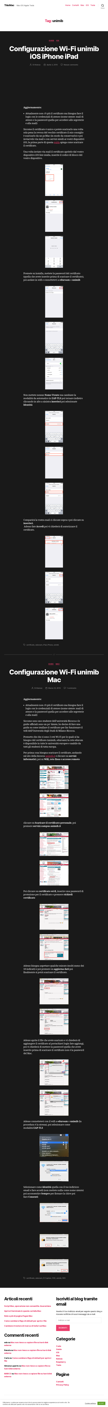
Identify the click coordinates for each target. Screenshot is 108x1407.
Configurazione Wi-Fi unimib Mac (54, 676)
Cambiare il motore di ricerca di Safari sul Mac (25, 1326)
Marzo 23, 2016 (54, 688)
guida (57, 142)
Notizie (59, 1359)
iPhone (50, 645)
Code (58, 1346)
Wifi (63, 1278)
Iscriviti (63, 1328)
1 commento (71, 688)
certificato (30, 645)
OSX (53, 1278)
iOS (87, 5)
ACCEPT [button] (101, 1403)
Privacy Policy (62, 1385)
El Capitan (47, 1278)
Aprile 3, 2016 (52, 65)
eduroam (38, 645)
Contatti (75, 5)
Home (67, 5)
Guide (51, 41)
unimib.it (50, 756)
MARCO (7, 1374)
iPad (45, 645)
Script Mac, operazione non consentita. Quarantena (27, 1306)
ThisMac (9, 5)
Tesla (92, 5)
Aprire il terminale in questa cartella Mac (22, 1311)
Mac (82, 5)
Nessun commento (71, 65)
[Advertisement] (54, 90)
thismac (37, 65)
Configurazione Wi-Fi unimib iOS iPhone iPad (54, 52)
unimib (56, 645)
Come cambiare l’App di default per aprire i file (25, 1321)
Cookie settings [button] (90, 1403)
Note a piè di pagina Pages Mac (18, 1316)
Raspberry (61, 1362)
